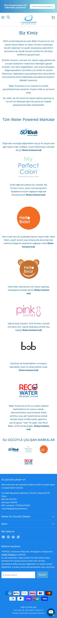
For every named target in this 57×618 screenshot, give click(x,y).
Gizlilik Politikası (8, 554)
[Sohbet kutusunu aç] (51, 612)
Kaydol (42, 574)
